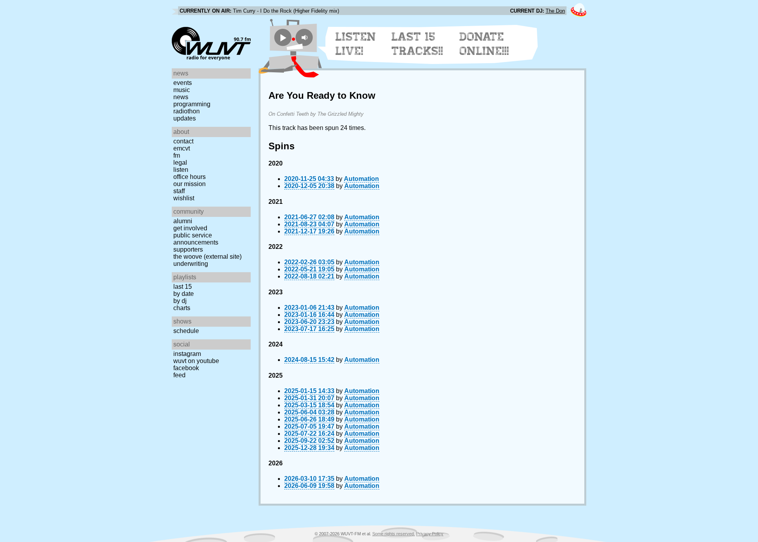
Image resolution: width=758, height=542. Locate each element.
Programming (191, 104)
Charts (181, 308)
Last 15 (182, 286)
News (180, 97)
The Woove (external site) (207, 256)
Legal (180, 162)
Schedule (186, 330)
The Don (555, 11)
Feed (179, 375)
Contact (183, 141)
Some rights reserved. (393, 533)
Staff (179, 191)
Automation (361, 178)
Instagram (187, 353)
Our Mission (189, 184)
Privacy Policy (429, 533)
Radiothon (186, 111)
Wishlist (183, 198)
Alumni (182, 221)
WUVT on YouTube (196, 361)
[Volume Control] (305, 37)
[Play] (283, 37)
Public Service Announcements (195, 239)
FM (176, 155)
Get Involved (190, 228)
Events (182, 82)
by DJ (180, 300)
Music (181, 90)
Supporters (188, 249)
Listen (180, 169)
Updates (184, 118)
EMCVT (181, 148)
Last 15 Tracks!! (417, 44)
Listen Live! (356, 44)
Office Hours (189, 176)
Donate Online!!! (484, 44)
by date (183, 293)
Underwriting (190, 263)
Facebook (186, 368)
